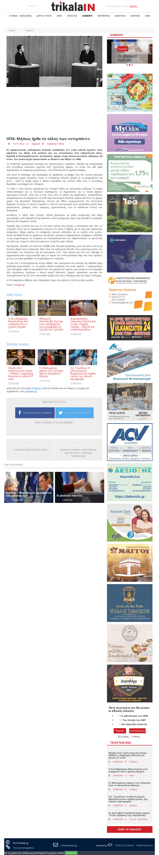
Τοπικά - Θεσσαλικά (138, 819)
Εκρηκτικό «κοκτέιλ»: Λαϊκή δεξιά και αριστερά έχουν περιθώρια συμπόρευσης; (78, 452)
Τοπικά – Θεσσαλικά (20, 15)
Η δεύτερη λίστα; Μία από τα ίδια (30, 449)
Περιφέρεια (103, 15)
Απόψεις (135, 15)
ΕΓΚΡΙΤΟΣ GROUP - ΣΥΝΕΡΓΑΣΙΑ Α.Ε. (134, 845)
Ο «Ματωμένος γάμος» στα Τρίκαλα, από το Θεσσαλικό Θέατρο (130, 784)
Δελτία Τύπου (44, 15)
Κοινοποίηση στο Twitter (78, 412)
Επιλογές (72, 15)
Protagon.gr (18, 284)
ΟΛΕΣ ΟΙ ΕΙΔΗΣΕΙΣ (130, 829)
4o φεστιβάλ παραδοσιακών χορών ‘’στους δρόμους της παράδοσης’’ (129, 814)
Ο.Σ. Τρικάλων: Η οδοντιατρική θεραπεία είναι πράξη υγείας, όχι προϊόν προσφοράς (128, 799)
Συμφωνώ (71, 852)
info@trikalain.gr (69, 845)
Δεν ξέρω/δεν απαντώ (134, 724)
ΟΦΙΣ (59, 15)
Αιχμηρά (87, 15)
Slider (131, 775)
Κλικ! (147, 15)
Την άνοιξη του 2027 (134, 720)
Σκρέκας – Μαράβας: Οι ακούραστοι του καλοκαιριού (29, 494)
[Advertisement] (54, 112)
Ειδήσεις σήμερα (18, 344)
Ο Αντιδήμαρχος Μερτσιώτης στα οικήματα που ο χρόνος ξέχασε (128, 770)
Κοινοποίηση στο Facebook (37, 412)
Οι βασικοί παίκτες (69, 495)
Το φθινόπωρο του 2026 (134, 715)
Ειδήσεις (37, 388)
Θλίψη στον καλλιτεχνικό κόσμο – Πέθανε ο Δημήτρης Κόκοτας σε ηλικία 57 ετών (128, 755)
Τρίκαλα (133, 6)
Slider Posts (14, 294)
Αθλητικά (120, 15)
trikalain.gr (31, 391)
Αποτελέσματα (137, 730)
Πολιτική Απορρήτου (23, 847)
